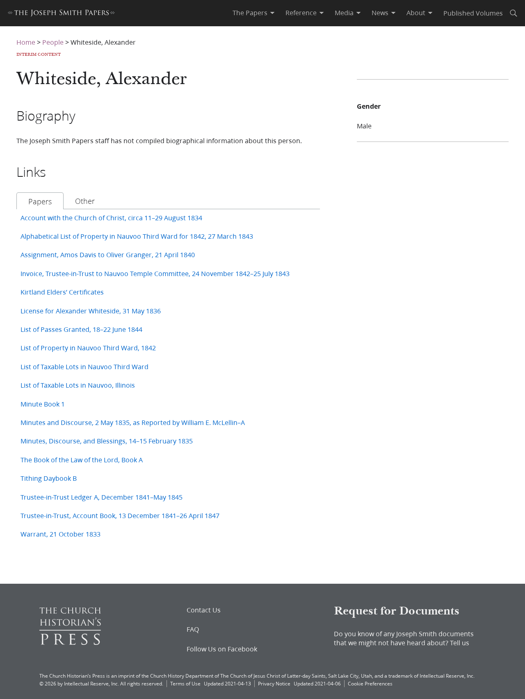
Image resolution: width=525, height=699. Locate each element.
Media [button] (344, 12)
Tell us (459, 642)
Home (25, 42)
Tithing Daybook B (49, 478)
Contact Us (204, 609)
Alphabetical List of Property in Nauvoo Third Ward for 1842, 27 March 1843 (137, 236)
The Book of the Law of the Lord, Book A (82, 459)
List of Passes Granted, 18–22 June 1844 (81, 329)
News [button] (380, 12)
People (53, 42)
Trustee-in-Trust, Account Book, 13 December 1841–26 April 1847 (120, 515)
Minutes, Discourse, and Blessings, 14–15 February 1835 (107, 440)
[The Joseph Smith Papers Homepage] (61, 14)
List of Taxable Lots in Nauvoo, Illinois (78, 385)
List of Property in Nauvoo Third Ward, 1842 (88, 347)
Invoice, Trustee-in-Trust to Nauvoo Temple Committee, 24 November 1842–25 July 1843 (155, 273)
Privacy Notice (274, 683)
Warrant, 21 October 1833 (60, 534)
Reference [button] (301, 12)
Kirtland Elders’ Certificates (62, 292)
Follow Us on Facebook (222, 648)
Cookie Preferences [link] (370, 683)
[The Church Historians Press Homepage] (70, 642)
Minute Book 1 (43, 404)
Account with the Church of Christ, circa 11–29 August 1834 (111, 217)
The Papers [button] (250, 12)
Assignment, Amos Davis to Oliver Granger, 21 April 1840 (108, 254)
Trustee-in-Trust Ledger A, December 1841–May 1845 (102, 497)
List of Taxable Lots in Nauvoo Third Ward (84, 366)
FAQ (193, 629)
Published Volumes (473, 13)
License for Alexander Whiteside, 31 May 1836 (91, 310)
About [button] (415, 12)
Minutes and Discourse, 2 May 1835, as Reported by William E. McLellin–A (133, 422)
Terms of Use (185, 683)
